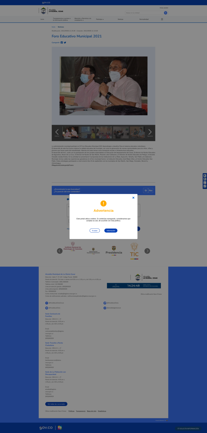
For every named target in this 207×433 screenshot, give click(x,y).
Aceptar (94, 231)
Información (111, 231)
